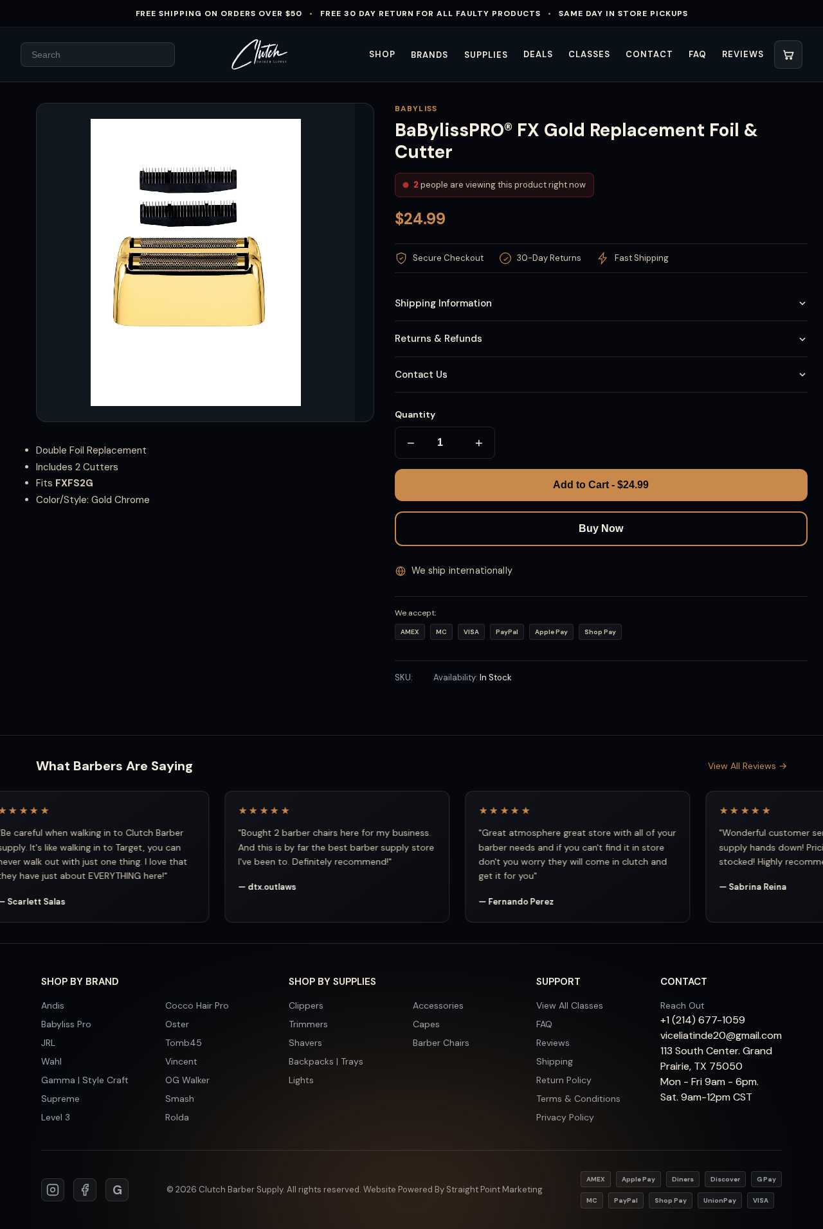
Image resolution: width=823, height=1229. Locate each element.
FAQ (698, 54)
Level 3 (55, 1117)
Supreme (60, 1098)
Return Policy (564, 1080)
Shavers (305, 1042)
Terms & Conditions (578, 1098)
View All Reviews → (747, 766)
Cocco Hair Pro (197, 1005)
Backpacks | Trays (326, 1061)
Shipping (554, 1061)
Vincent (181, 1061)
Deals (538, 54)
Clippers (306, 1005)
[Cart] (788, 54)
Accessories (438, 1005)
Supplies (486, 54)
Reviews (743, 54)
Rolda (177, 1117)
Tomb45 (183, 1042)
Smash (179, 1098)
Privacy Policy (565, 1117)
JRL (48, 1042)
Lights (301, 1080)
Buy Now (601, 528)
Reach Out (682, 1005)
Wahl (51, 1061)
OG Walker (187, 1080)
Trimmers (308, 1024)
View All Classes (569, 1005)
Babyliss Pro (66, 1024)
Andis (52, 1005)
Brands (429, 54)
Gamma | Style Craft (85, 1080)
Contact (649, 54)
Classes (589, 54)
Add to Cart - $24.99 (601, 484)
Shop (382, 54)
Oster (177, 1024)
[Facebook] (84, 1189)
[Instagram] (52, 1189)
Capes (426, 1024)
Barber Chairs (441, 1042)
